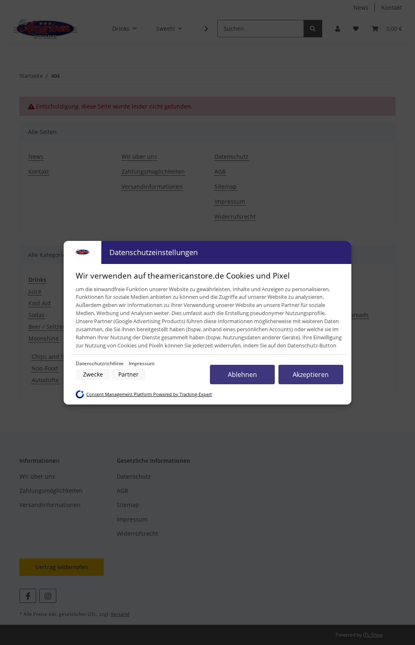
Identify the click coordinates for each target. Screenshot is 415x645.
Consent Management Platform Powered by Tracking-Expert (149, 394)
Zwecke (93, 374)
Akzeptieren (311, 374)
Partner (128, 374)
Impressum (141, 363)
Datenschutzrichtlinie (100, 363)
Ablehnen (242, 374)
